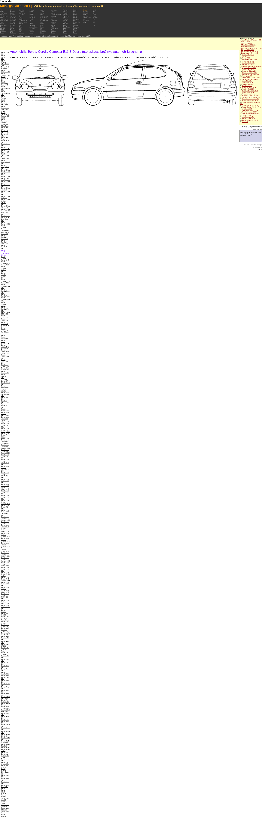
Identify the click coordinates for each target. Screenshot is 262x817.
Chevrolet (13, 20)
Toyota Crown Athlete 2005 (5, 336)
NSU (52, 27)
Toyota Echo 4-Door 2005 (5, 368)
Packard (53, 31)
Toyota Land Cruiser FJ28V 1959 (5, 549)
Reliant (65, 22)
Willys (85, 22)
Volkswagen (87, 17)
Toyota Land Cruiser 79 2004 (5, 456)
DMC (20, 17)
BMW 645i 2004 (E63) (248, 45)
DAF (11, 31)
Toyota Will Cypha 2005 (5, 763)
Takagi (3, 814)
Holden (21, 33)
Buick (12, 13)
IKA (30, 22)
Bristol (2, 33)
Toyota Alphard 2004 (5, 71)
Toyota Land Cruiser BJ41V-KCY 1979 (5, 468)
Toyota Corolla (3, 226)
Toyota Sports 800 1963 (5, 735)
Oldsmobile (54, 28)
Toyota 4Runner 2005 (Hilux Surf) (5, 63)
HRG (30, 13)
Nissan (53, 25)
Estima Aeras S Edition (5, 808)
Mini (52, 19)
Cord (11, 27)
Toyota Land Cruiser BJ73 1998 (5, 492)
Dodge (21, 19)
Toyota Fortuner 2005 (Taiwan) (4, 377)
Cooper (12, 25)
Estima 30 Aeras (4, 802)
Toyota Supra (5, 747)
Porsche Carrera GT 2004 (250, 110)
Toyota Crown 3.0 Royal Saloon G (5, 324)
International (33, 27)
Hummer (32, 16)
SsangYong (76, 19)
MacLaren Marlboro (248, 94)
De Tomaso (22, 13)
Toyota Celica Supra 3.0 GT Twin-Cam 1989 (5, 218)
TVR (84, 14)
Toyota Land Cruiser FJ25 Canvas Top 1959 (5, 512)
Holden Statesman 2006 (249, 59)
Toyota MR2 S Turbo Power (5, 649)
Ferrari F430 (246, 58)
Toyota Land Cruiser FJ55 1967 (5, 583)
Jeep (31, 33)
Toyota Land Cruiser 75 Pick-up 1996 (5, 446)
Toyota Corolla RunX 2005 (5, 286)
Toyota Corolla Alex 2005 (5, 246)
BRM (11, 10)
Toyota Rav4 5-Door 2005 (5, 707)
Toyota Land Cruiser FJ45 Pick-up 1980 (5, 579)
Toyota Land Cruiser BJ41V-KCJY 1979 (5, 462)
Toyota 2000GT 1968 (3, 57)
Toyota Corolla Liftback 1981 (3, 275)
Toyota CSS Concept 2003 (5, 365)
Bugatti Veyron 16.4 (247, 46)
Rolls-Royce (66, 27)
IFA (30, 20)
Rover (65, 28)
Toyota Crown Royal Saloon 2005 (5, 351)
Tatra (74, 31)
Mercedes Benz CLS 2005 (250, 95)
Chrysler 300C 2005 (247, 50)
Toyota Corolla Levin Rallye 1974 (5, 263)
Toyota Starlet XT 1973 (5, 745)
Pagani (53, 33)
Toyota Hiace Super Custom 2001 (5, 394)
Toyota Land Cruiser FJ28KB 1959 (5, 544)
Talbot (75, 30)
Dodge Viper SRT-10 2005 (249, 53)
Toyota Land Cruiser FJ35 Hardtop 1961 (5, 559)
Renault (65, 23)
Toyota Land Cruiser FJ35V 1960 (5, 564)
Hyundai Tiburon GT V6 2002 (252, 66)
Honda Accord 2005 (248, 61)
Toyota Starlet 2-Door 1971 (5, 741)
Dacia (12, 28)
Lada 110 (245, 122)
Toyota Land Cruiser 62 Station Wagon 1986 (5, 419)
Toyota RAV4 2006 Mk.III (5, 697)
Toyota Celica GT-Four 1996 (5, 192)
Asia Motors (4, 19)
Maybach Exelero (247, 84)
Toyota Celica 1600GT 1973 (5, 173)
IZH (94, 13)
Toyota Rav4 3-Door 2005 (5, 700)
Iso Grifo (32, 28)
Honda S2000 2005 (248, 63)
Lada (94, 16)
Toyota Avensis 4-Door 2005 (4, 83)
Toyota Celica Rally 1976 (5, 206)
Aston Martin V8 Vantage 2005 (251, 40)
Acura (2, 11)
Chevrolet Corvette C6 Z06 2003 (251, 48)
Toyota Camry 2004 (5, 154)
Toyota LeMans (3, 611)
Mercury (53, 16)
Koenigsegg (44, 16)
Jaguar (31, 31)
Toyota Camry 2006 (248, 118)
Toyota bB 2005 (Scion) (5, 131)
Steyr (74, 20)
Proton (65, 20)
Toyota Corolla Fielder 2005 (5, 258)
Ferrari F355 (246, 56)
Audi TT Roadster (246, 43)
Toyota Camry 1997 (5, 151)
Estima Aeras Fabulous (5, 805)
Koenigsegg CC (247, 76)
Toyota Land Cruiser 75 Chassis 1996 (5, 441)
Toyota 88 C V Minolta (5, 67)
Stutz (74, 23)
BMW (2, 30)
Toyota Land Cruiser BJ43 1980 (5, 480)
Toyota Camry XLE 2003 (250, 120)
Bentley (2, 28)
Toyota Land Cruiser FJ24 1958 (5, 507)
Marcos (42, 30)
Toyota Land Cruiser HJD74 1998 (5, 601)
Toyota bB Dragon (4, 138)
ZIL (94, 23)
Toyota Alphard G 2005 (4, 78)
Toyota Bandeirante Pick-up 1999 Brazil (5, 115)
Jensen (42, 10)
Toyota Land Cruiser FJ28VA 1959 (5, 554)
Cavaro (12, 17)
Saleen (65, 31)
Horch (31, 11)
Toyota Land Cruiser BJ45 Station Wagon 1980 (5, 486)
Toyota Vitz (4, 752)
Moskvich (95, 17)
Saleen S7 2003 (247, 115)
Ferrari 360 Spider (248, 54)
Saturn (65, 33)
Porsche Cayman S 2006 (249, 112)
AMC (1, 17)
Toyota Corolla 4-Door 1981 (4, 242)
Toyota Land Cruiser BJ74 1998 (5, 497)
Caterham (13, 16)
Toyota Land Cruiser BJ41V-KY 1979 (5, 475)
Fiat (20, 25)
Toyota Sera (5, 719)
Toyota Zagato (3, 789)
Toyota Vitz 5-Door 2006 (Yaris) (5, 755)
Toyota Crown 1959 (5, 316)
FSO (20, 28)
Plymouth (66, 16)
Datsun (21, 11)
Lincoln (42, 23)
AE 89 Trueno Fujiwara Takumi (4, 794)
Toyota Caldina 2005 (5, 148)
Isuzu (31, 30)
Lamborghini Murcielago (250, 79)
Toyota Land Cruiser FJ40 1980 (5, 569)
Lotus (42, 27)
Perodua (65, 13)
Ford (20, 27)
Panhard (65, 10)
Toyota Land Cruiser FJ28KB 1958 (5, 539)
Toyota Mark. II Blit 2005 (5, 633)
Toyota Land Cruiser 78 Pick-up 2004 (5, 451)
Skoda (75, 16)
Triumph (85, 13)
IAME (31, 19)
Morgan (53, 22)
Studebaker (76, 22)
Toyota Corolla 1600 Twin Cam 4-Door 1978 (5, 231)
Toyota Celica (5, 170)
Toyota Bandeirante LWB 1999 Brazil (5, 108)
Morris (53, 23)
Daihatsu (13, 33)
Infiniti (31, 23)
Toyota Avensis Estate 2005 (5, 93)
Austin (2, 23)
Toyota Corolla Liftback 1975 (3, 269)
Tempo (75, 33)
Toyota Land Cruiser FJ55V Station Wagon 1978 (5, 589)
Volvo (85, 19)
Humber (31, 14)
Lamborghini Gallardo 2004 (251, 77)
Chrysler (12, 22)
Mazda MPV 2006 (248, 89)
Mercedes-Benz (56, 14)
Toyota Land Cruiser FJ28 (5, 522)
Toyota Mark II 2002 (5, 622)
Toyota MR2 (5, 636)
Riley (64, 25)
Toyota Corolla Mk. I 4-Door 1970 (5, 281)
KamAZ (95, 14)
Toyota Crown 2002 (5, 319)
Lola (41, 25)
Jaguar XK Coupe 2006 (249, 72)
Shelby (75, 13)
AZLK (94, 10)
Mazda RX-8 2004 (248, 92)
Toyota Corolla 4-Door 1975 (4, 237)
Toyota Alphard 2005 (5, 74)
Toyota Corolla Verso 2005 (5, 299)
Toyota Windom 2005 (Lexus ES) (5, 771)
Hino (20, 31)
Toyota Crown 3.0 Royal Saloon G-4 (5, 331)
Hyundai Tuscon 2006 (249, 68)
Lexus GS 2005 (247, 81)
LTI (41, 28)
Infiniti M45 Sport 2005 (249, 71)
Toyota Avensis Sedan (3, 98)
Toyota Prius (5, 675)
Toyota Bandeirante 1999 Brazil (5, 102)
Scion (75, 10)
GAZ (94, 11)
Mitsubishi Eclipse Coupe (250, 100)
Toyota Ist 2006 (4, 406)
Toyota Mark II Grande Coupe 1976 (5, 629)
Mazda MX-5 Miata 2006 (250, 90)
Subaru (75, 25)
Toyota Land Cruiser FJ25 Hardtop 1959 (5, 518)
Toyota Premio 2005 (5, 673)
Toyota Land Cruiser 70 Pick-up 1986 (5, 430)
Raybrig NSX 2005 (248, 64)
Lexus (42, 22)
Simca (75, 14)
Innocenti (32, 25)
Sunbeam (76, 27)
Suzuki (75, 28)
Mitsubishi (54, 20)
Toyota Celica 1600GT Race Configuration (5, 178)
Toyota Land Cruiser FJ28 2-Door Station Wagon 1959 (5, 528)
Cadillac (12, 14)
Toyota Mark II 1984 (5, 614)
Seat (74, 11)
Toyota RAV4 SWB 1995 (5, 710)
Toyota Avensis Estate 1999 (5, 88)
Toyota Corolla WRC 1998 (5, 309)
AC (1, 10)
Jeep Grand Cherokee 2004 (250, 74)
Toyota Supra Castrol (5, 750)
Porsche (65, 19)
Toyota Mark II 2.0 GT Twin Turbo (5, 618)
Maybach (54, 10)
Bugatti (12, 11)
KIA (41, 14)
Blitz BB (3, 800)
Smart (75, 17)
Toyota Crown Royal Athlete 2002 (5, 346)
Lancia (42, 19)
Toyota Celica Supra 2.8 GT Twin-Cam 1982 (5, 211)
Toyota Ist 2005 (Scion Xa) (5, 402)
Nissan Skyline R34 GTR (250, 105)
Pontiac (65, 17)
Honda (31, 10)
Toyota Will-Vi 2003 (5, 766)
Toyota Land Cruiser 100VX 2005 (5, 413)
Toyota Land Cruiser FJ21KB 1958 (5, 502)
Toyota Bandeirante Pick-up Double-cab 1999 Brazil (5, 122)
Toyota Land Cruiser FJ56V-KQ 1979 (5, 596)
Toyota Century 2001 (5, 223)
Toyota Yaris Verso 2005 (5, 786)
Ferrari (21, 23)
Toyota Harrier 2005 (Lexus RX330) (5, 388)
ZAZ (94, 22)
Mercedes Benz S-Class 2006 (251, 97)
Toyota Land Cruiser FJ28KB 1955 (5, 534)
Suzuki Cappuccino (248, 117)
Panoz (65, 11)
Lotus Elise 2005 (247, 82)
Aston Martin (4, 20)
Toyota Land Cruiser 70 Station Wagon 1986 (5, 436)
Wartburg (86, 20)
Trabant (85, 11)
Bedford (2, 27)
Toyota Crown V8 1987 (4, 361)
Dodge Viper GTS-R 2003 (249, 51)
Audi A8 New (245, 41)
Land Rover (44, 20)
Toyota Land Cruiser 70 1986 (5, 425)
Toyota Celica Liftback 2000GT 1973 (5, 202)
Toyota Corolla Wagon (3, 304)
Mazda (53, 11)
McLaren (53, 13)
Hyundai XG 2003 (248, 69)
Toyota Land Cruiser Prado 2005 (5, 606)
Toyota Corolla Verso (5, 295)
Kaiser (42, 13)
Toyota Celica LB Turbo (5, 197)
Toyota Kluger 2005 (5, 409)
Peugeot (65, 14)
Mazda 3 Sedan (247, 86)
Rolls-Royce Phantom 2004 (250, 113)
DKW (20, 16)
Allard (2, 14)
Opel (52, 30)
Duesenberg (23, 22)
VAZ (94, 20)
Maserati (43, 31)
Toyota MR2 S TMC (5, 645)
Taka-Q (3, 816)
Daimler (21, 10)
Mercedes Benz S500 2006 (250, 99)
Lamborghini (44, 17)
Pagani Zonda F (247, 108)
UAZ (94, 19)
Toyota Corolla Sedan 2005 (5, 291)
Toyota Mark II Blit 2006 (5, 625)
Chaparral (13, 19)
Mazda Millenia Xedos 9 (249, 87)
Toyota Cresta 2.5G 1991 (5, 313)
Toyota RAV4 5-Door (5, 704)
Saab (64, 30)
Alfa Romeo (4, 13)
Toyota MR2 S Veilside (5, 653)
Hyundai (32, 17)
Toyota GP (4, 381)
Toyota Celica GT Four (5, 188)
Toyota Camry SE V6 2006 (5, 161)
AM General (4, 16)
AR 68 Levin (5, 798)
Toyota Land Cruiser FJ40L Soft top (5, 574)
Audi (1, 22)
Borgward (3, 31)
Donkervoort (23, 20)
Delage (21, 14)
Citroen (12, 23)
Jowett (42, 11)
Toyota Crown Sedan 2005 (5, 356)
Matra (42, 33)
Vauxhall (85, 16)
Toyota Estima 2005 (5, 372)
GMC (20, 30)
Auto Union (3, 25)
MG (52, 17)
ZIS (94, 25)
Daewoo (12, 30)
